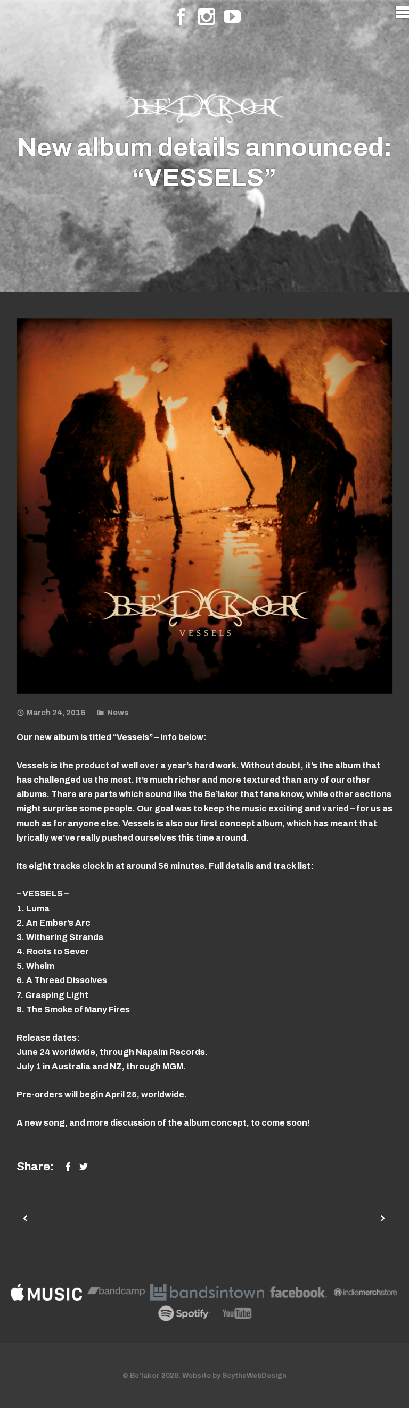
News (118, 712)
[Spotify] (184, 1315)
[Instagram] (206, 16)
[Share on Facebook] (68, 1166)
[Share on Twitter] (83, 1166)
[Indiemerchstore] (365, 1294)
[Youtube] (232, 16)
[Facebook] (181, 16)
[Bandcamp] (116, 1294)
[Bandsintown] (207, 1294)
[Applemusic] (46, 1294)
